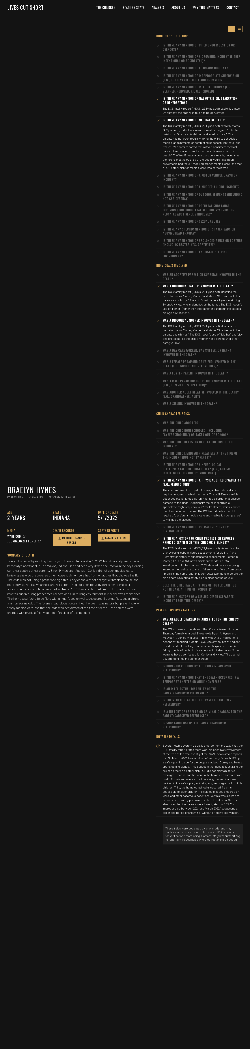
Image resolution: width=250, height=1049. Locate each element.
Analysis (158, 7)
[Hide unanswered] (239, 29)
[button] (15, 496)
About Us (178, 7)
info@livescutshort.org (226, 836)
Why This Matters (206, 7)
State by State (133, 7)
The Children (105, 7)
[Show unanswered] (231, 29)
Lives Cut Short (25, 7)
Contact (232, 7)
